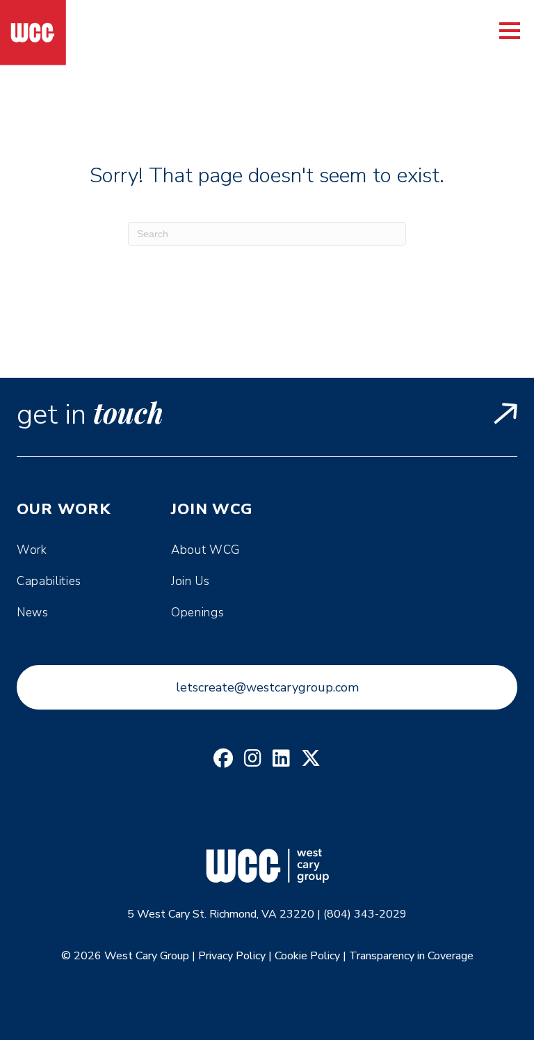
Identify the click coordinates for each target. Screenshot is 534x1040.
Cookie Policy (307, 955)
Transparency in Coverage (411, 955)
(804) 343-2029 (365, 914)
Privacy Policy (232, 955)
